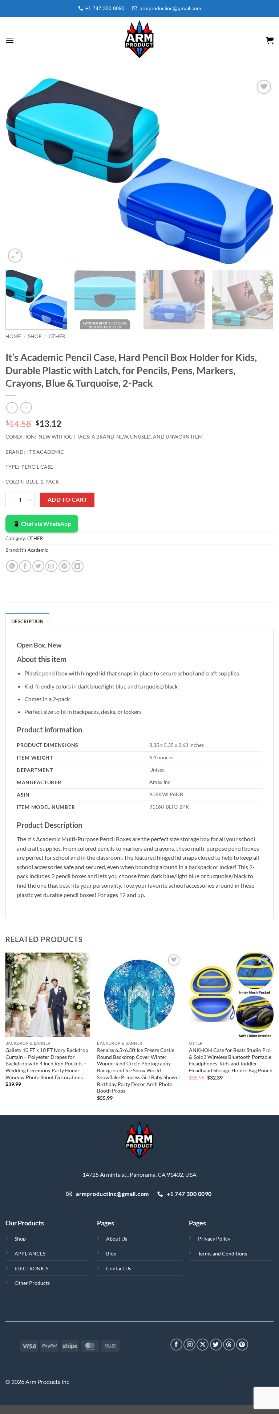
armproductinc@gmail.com (170, 8)
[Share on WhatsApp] (12, 566)
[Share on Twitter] (38, 566)
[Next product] (11, 407)
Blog (111, 1253)
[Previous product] (26, 407)
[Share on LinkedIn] (78, 566)
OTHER (57, 336)
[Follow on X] (203, 1345)
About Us (116, 1239)
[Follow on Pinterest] (242, 1345)
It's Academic (34, 550)
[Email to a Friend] (51, 566)
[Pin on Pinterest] (64, 566)
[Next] (259, 171)
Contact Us (118, 1268)
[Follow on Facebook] (176, 1345)
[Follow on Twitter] (216, 1345)
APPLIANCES (30, 1253)
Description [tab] (27, 621)
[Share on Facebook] (25, 566)
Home (13, 336)
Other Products (32, 1283)
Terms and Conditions (222, 1253)
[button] (9, 40)
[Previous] (20, 171)
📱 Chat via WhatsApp (42, 523)
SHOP (35, 336)
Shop (20, 1239)
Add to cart (68, 499)
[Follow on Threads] (229, 1345)
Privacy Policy (214, 1239)
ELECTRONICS (31, 1268)
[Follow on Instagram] (189, 1345)
